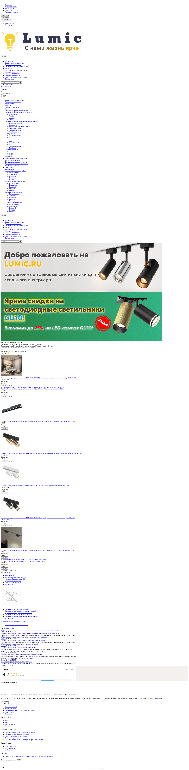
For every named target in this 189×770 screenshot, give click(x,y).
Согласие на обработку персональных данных (20, 710)
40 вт (10, 144)
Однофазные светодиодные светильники (18, 613)
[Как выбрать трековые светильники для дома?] (17, 658)
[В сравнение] (11, 385)
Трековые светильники (12, 75)
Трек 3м (11, 119)
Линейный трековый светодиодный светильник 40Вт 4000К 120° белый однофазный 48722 (32, 389)
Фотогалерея (9, 726)
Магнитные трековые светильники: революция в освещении (21, 655)
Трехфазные (9, 167)
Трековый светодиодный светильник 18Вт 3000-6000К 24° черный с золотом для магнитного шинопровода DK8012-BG (41, 453)
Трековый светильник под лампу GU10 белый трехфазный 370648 (23, 561)
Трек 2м (11, 118)
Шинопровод (9, 79)
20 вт (10, 139)
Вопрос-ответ (9, 8)
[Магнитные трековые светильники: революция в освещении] (22, 651)
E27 (10, 151)
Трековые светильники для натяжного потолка (20, 732)
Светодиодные (10, 72)
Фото (6, 109)
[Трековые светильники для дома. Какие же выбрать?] (19, 644)
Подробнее (158, 698)
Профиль (8, 105)
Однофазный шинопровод (13, 192)
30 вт (10, 141)
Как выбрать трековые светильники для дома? (16, 662)
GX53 (11, 155)
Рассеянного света (15, 135)
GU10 (11, 153)
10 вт (10, 137)
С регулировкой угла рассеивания (16, 70)
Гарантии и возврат (11, 12)
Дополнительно (6, 717)
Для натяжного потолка (13, 102)
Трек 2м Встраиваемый (12, 73)
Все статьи (10, 628)
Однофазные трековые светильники (17, 66)
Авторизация (9, 23)
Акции (7, 720)
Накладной (12, 176)
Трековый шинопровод (12, 107)
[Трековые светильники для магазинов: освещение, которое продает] (24, 637)
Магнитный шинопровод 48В (15, 181)
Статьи (3, 632)
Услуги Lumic (9, 10)
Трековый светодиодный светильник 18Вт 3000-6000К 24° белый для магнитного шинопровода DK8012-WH (38, 485)
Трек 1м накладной (15, 128)
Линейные (12, 148)
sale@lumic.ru (9, 750)
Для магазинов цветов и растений (16, 164)
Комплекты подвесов (16, 123)
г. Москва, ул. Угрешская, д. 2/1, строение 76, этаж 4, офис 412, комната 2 (29, 756)
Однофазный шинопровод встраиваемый (18, 112)
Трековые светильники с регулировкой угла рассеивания (24, 740)
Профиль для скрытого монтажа (19, 126)
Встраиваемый (14, 172)
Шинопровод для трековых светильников (19, 738)
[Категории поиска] (1, 58)
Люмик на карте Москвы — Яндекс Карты (94, 768)
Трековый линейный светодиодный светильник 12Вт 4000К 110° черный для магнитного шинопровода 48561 (38, 550)
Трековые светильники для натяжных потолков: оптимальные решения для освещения (30, 633)
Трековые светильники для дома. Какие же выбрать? (18, 647)
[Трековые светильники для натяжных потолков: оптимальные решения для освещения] (31, 630)
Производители (10, 724)
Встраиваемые (9, 103)
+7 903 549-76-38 (6, 84)
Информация (5, 703)
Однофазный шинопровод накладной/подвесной (21, 121)
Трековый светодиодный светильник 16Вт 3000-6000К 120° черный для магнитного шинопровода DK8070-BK (38, 378)
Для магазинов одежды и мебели (16, 162)
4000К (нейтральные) (16, 146)
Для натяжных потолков (13, 65)
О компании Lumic (11, 707)
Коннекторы (13, 114)
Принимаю (5, 701)
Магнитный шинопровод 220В (15, 171)
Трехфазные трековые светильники (16, 77)
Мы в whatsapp (6, 86)
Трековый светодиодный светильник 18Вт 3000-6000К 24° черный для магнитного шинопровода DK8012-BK (38, 518)
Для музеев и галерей (12, 165)
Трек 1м (11, 116)
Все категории (9, 61)
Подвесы (12, 178)
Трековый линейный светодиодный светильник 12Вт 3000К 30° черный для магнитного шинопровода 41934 (38, 421)
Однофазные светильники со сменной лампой (20, 611)
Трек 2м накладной (15, 130)
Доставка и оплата (11, 7)
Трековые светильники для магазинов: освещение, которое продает (23, 640)
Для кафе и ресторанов (12, 160)
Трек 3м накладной (15, 132)
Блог (6, 722)
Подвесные (8, 68)
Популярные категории (9, 729)
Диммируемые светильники (14, 63)
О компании (9, 5)
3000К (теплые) (14, 142)
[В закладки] (9, 385)
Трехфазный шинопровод (13, 203)
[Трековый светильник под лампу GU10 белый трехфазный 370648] (24, 559)
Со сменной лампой (11, 149)
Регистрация (9, 25)
